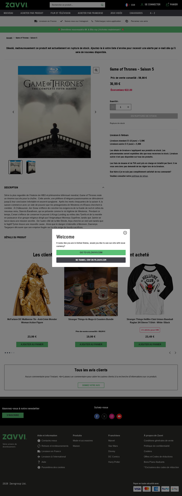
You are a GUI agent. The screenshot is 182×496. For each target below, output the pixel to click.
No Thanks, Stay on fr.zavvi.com (91, 260)
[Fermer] (125, 232)
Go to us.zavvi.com (91, 252)
